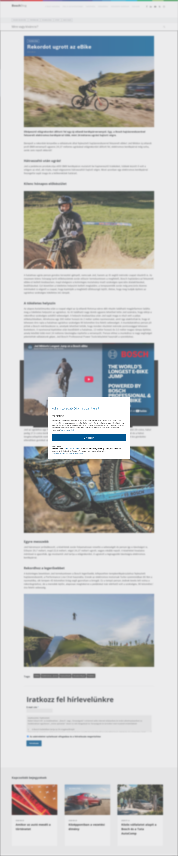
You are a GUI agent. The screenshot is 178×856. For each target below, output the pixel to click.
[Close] (125, 402)
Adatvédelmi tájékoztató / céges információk (67, 453)
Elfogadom (89, 437)
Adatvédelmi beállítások (72, 449)
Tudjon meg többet (67, 430)
